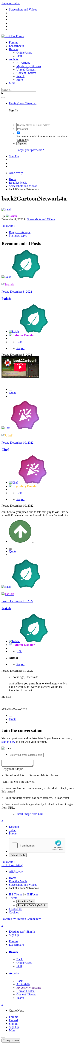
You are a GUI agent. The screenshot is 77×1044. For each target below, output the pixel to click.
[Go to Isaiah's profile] (6, 209)
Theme (13, 897)
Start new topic (18, 235)
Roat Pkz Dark (26, 901)
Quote (12, 392)
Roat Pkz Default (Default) (32, 905)
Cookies (14, 912)
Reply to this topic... (13, 769)
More (19, 79)
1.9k (19, 341)
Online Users (24, 52)
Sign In (22, 143)
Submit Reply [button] (17, 855)
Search (20, 76)
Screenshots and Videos (41, 219)
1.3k (19, 492)
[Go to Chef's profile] (6, 428)
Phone (12, 833)
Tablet (12, 830)
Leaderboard (16, 45)
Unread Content (25, 69)
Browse (13, 49)
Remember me (25, 136)
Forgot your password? (30, 150)
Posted (16, 291)
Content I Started (26, 72)
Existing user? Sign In (22, 103)
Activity (14, 59)
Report (20, 348)
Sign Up (14, 156)
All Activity (23, 62)
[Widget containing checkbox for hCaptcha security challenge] (37, 845)
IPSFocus (32, 894)
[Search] (2, 97)
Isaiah (6, 299)
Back (19, 959)
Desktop (14, 826)
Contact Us (15, 909)
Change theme (11, 1040)
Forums (13, 42)
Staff (19, 56)
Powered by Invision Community (21, 918)
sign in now (8, 741)
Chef (5, 450)
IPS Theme (15, 894)
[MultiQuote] (10, 390)
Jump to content (10, 3)
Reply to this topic (19, 232)
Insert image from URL (30, 814)
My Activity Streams (28, 66)
